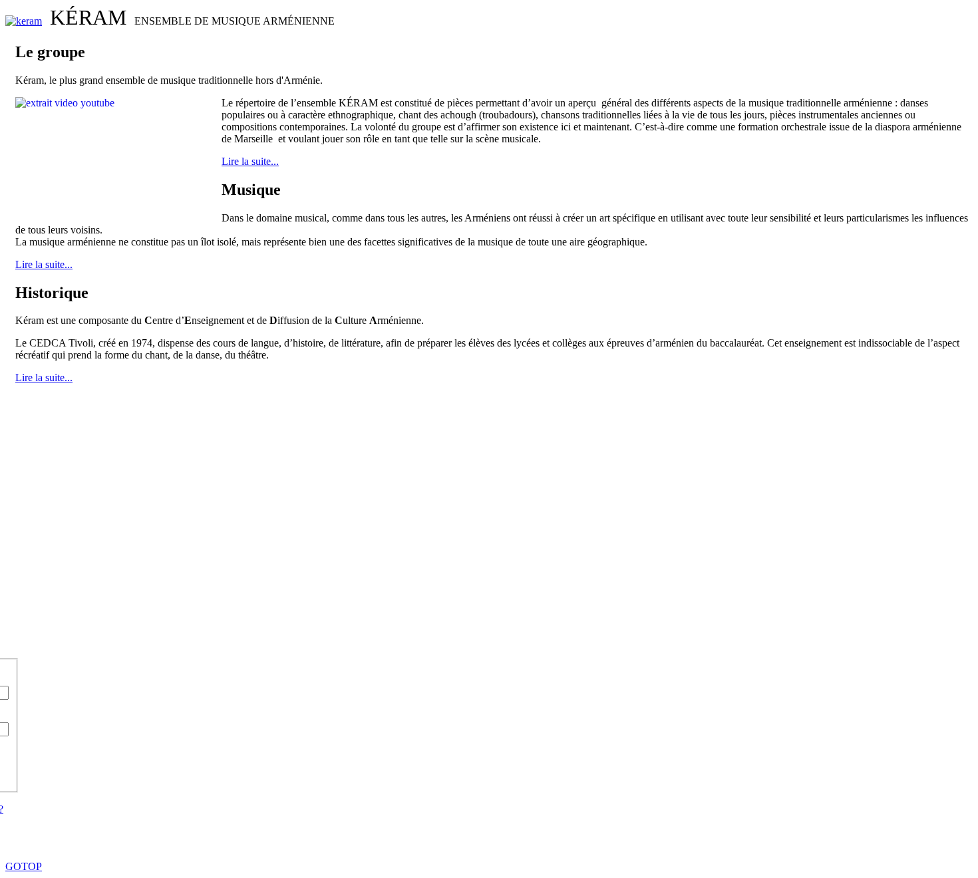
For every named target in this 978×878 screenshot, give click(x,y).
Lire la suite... (250, 161)
